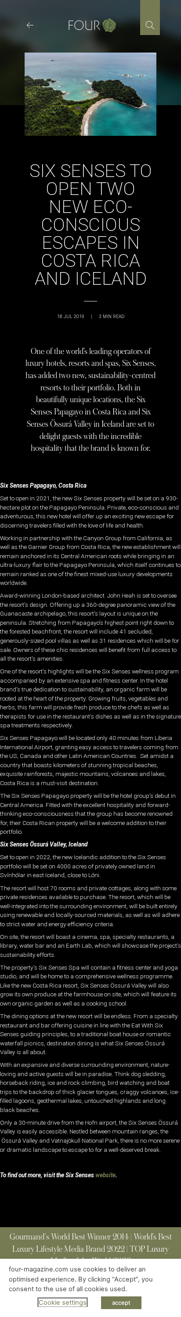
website (105, 1175)
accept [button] (121, 1302)
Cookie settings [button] (63, 1302)
